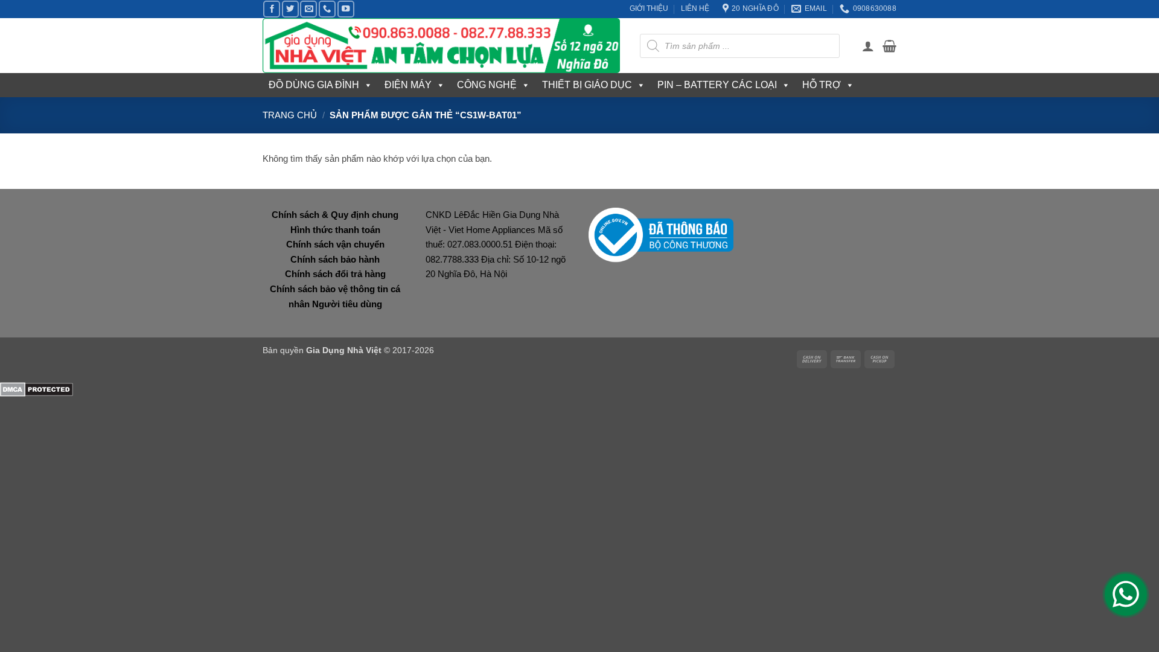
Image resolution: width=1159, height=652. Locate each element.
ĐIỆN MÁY (408, 85)
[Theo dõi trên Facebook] (271, 9)
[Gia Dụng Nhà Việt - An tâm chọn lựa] (442, 45)
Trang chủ (290, 115)
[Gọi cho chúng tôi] (327, 9)
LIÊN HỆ (695, 8)
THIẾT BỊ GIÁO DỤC (587, 85)
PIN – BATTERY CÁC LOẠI (717, 85)
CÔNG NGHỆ (487, 85)
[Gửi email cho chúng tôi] (308, 9)
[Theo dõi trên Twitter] (290, 9)
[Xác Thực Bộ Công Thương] (661, 234)
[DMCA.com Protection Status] (36, 389)
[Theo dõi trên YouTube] (345, 9)
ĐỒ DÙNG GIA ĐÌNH (314, 85)
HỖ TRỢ (821, 85)
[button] (868, 46)
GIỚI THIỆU (649, 8)
